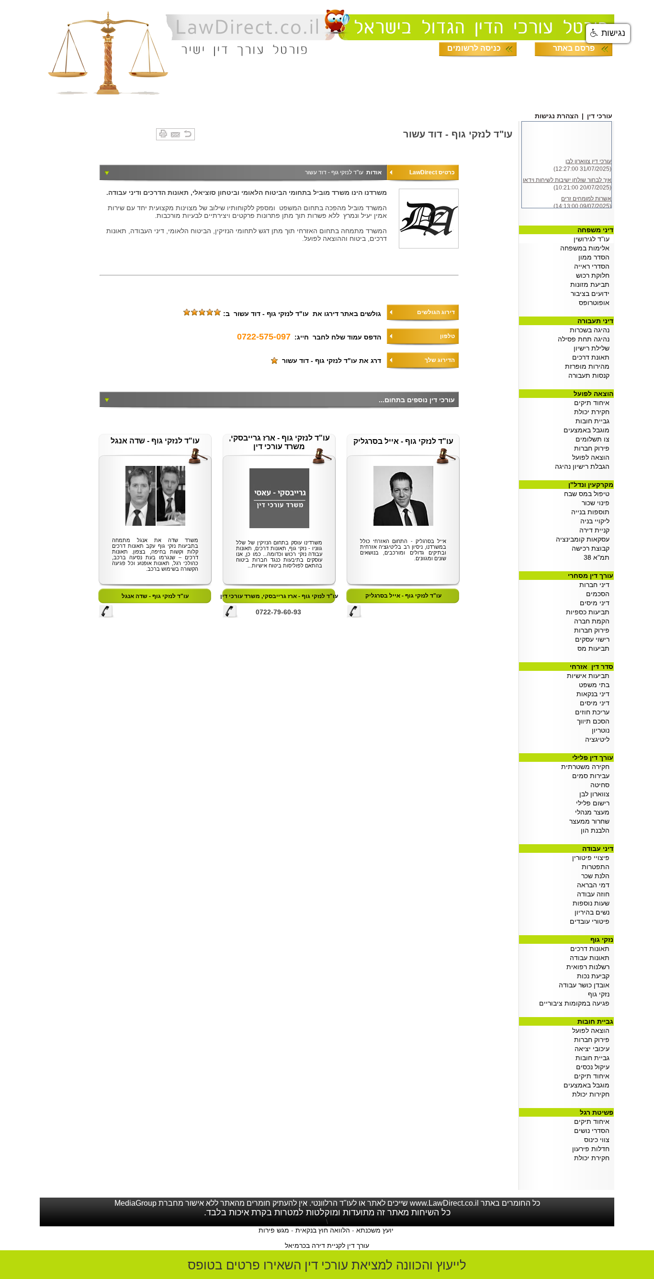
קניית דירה (596, 530)
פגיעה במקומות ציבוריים (576, 1003)
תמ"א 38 (598, 557)
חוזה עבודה (595, 894)
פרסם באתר (574, 48)
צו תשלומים (594, 439)
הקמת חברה (593, 621)
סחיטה (601, 785)
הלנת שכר (597, 876)
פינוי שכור (597, 503)
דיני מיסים (596, 603)
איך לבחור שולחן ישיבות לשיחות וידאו (567, 177)
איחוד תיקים (593, 403)
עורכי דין (599, 116)
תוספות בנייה (592, 512)
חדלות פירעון (592, 1149)
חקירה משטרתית (587, 766)
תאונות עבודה (591, 958)
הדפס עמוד (364, 337)
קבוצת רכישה (592, 548)
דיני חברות (596, 585)
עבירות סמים (592, 776)
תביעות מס (595, 648)
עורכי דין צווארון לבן (588, 159)
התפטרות (597, 867)
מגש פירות (274, 1230)
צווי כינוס (598, 1139)
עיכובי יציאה (594, 1049)
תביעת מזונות (590, 284)
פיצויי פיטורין (592, 857)
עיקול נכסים (594, 1067)
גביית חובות (594, 421)
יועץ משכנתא (375, 1230)
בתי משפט (596, 685)
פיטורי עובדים (591, 921)
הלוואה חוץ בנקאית (322, 1230)
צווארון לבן (596, 794)
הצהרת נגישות (556, 116)
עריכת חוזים (594, 712)
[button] (608, 33)
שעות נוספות (593, 903)
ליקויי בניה (596, 521)
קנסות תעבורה (590, 375)
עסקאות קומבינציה (584, 539)
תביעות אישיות (590, 675)
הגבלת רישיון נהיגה (584, 466)
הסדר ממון (595, 257)
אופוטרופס (596, 302)
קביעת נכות (595, 976)
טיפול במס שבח (588, 494)
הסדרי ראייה (592, 266)
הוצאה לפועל (592, 457)
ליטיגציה (597, 739)
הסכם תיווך (595, 721)
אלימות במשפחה (586, 248)
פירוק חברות (591, 448)
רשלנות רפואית (589, 967)
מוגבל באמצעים (588, 430)
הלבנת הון (597, 830)
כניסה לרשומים (474, 48)
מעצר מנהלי (594, 812)
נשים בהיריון (594, 912)
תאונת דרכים (592, 357)
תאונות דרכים (591, 948)
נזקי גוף (600, 994)
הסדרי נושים (593, 1130)
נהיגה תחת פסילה (585, 339)
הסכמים (599, 594)
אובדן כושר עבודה (586, 985)
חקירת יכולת (593, 412)
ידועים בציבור (592, 293)
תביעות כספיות (589, 612)
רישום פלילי (594, 803)
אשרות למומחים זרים (586, 196)
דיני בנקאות (594, 694)
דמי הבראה (595, 885)
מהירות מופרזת (589, 366)
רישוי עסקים (594, 639)
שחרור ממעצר (591, 821)
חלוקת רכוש (594, 275)
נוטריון (600, 730)
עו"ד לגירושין (593, 239)
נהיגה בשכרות (591, 330)
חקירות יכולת (592, 1094)
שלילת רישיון (593, 348)
